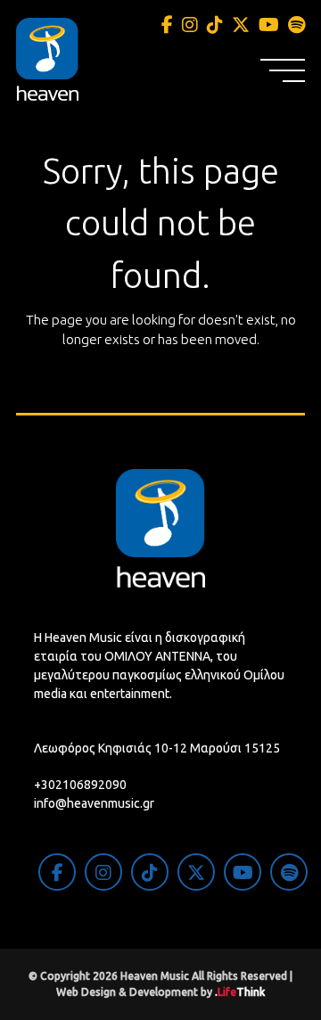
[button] (282, 70)
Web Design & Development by (160, 992)
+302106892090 (80, 784)
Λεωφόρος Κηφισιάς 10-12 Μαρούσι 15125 (157, 748)
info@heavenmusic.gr (94, 803)
